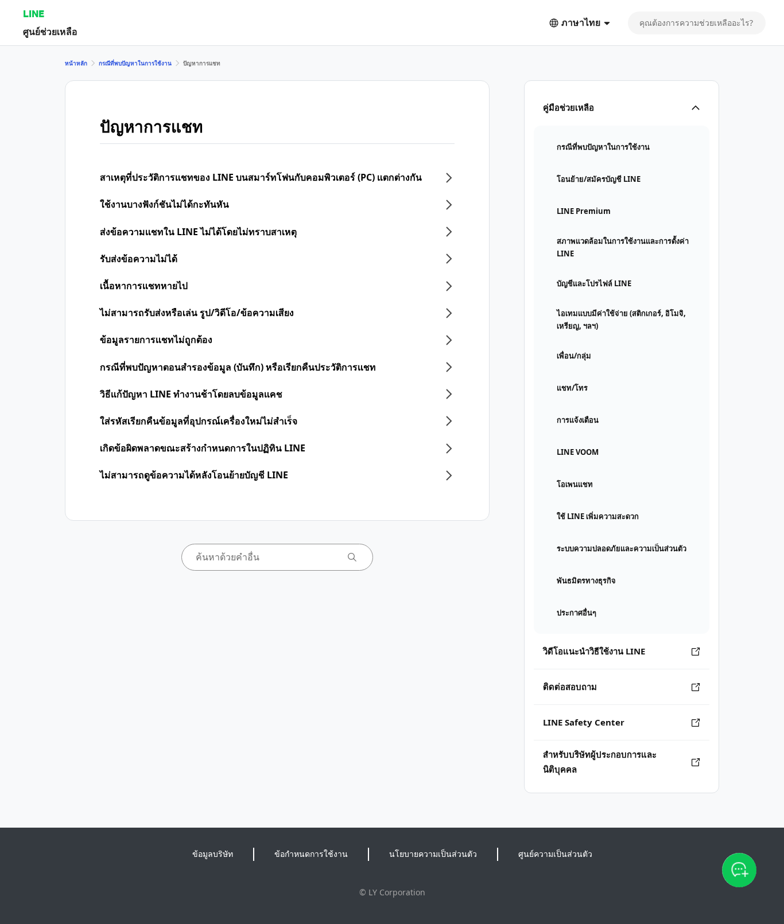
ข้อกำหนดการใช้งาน (311, 853)
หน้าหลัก (76, 63)
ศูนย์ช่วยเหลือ (50, 31)
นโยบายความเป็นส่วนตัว (433, 853)
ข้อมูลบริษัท (212, 853)
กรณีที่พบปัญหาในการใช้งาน (135, 63)
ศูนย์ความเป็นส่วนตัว (555, 853)
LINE (33, 13)
